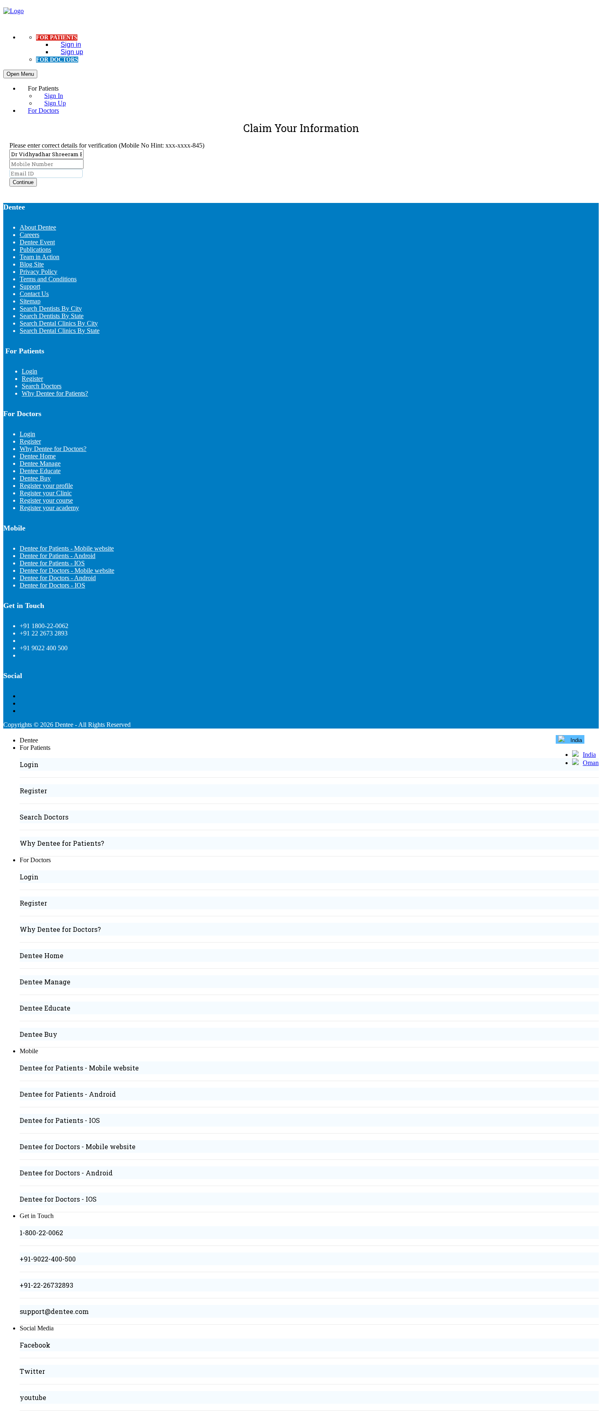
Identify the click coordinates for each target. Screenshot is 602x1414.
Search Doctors (41, 386)
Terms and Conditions (48, 279)
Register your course (46, 500)
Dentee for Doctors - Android (58, 577)
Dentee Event (37, 242)
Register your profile (46, 485)
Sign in (71, 44)
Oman (591, 762)
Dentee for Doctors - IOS (52, 585)
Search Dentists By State (52, 315)
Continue (23, 182)
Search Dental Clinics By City (59, 323)
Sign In (53, 95)
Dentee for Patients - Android (57, 555)
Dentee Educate (40, 470)
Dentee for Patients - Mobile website (67, 548)
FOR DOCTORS (57, 60)
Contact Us (34, 293)
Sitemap (30, 301)
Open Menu (20, 74)
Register (32, 378)
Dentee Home (38, 456)
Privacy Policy (38, 271)
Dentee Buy (35, 478)
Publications (35, 249)
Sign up (72, 51)
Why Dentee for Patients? (55, 393)
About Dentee (38, 227)
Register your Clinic (46, 493)
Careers (29, 234)
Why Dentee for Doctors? (53, 448)
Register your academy (49, 507)
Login (29, 371)
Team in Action (39, 256)
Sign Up (55, 103)
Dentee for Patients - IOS (52, 563)
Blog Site (32, 264)
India (589, 754)
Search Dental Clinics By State (60, 330)
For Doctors (43, 110)
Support (30, 286)
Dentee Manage (40, 463)
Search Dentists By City (51, 308)
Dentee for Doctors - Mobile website (67, 570)
